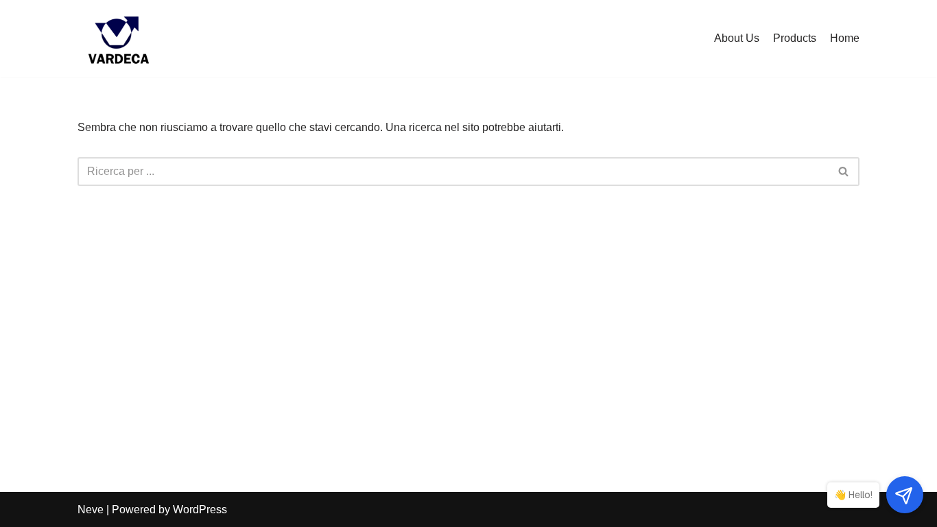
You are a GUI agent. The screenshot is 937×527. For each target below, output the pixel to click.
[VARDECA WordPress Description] (119, 38)
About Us (736, 38)
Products (794, 38)
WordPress (200, 509)
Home (844, 38)
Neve (91, 509)
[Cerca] (844, 171)
